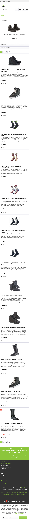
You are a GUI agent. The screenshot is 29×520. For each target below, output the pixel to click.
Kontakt (8, 492)
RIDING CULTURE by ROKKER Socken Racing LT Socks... (14, 199)
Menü (5, 10)
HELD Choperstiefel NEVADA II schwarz (11, 359)
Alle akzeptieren (13, 517)
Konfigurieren (23, 517)
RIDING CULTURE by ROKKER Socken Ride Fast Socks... (13, 134)
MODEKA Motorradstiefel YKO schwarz (11, 295)
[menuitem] (3, 9)
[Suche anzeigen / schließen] (16, 9)
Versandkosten (24, 487)
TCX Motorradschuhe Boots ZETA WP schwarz (14, 34)
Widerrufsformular (21, 494)
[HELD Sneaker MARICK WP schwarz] (14, 382)
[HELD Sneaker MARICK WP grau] (14, 93)
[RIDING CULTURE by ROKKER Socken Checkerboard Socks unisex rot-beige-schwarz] (14, 157)
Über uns (3, 492)
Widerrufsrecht (6, 494)
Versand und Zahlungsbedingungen (19, 492)
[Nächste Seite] (3, 52)
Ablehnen (5, 517)
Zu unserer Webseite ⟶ (6, 1)
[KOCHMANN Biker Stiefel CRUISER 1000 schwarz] (14, 414)
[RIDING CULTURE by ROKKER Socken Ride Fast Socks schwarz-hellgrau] (14, 253)
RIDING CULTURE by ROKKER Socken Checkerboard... (11, 167)
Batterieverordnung (13, 497)
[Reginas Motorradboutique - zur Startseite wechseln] (7, 6)
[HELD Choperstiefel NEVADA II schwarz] (14, 350)
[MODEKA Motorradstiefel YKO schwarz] (14, 286)
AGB (6, 497)
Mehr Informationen (19, 513)
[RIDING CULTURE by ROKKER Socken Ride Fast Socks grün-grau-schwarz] (14, 125)
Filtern (4, 44)
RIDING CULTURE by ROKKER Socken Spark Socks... (13, 231)
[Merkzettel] (19, 9)
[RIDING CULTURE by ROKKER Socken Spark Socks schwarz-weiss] (14, 221)
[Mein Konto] (23, 9)
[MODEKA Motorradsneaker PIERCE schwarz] (14, 318)
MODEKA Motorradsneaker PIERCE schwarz (13, 327)
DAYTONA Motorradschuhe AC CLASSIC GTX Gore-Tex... (13, 70)
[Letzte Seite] (6, 52)
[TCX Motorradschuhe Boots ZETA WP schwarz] (14, 28)
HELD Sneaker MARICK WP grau (9, 102)
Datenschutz (13, 494)
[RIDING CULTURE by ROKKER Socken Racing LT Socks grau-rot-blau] (14, 189)
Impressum (21, 497)
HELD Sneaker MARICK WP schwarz (10, 391)
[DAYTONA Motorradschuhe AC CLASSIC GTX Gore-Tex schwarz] (14, 60)
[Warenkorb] (26, 9)
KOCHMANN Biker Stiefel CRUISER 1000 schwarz (14, 424)
